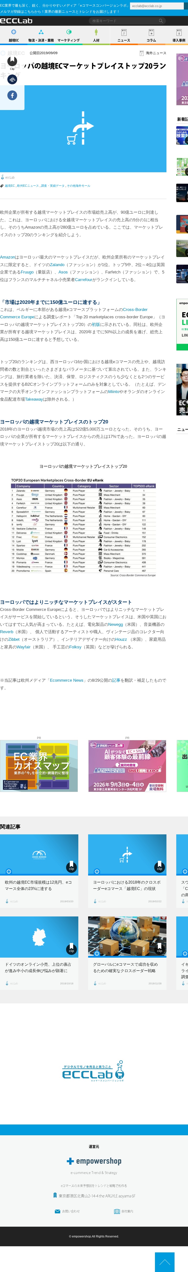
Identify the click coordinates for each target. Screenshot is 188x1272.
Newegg (115, 624)
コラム (151, 40)
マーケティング (69, 40)
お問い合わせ (71, 1211)
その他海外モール (78, 185)
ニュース (124, 40)
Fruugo (27, 272)
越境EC (14, 40)
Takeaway (34, 399)
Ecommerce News (66, 680)
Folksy (75, 647)
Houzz (121, 639)
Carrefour (83, 279)
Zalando (57, 264)
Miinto (113, 391)
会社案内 (127, 1211)
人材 (96, 40)
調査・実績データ (53, 185)
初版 (96, 324)
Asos (63, 272)
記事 (116, 680)
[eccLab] (94, 1085)
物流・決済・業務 (41, 40)
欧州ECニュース (28, 185)
